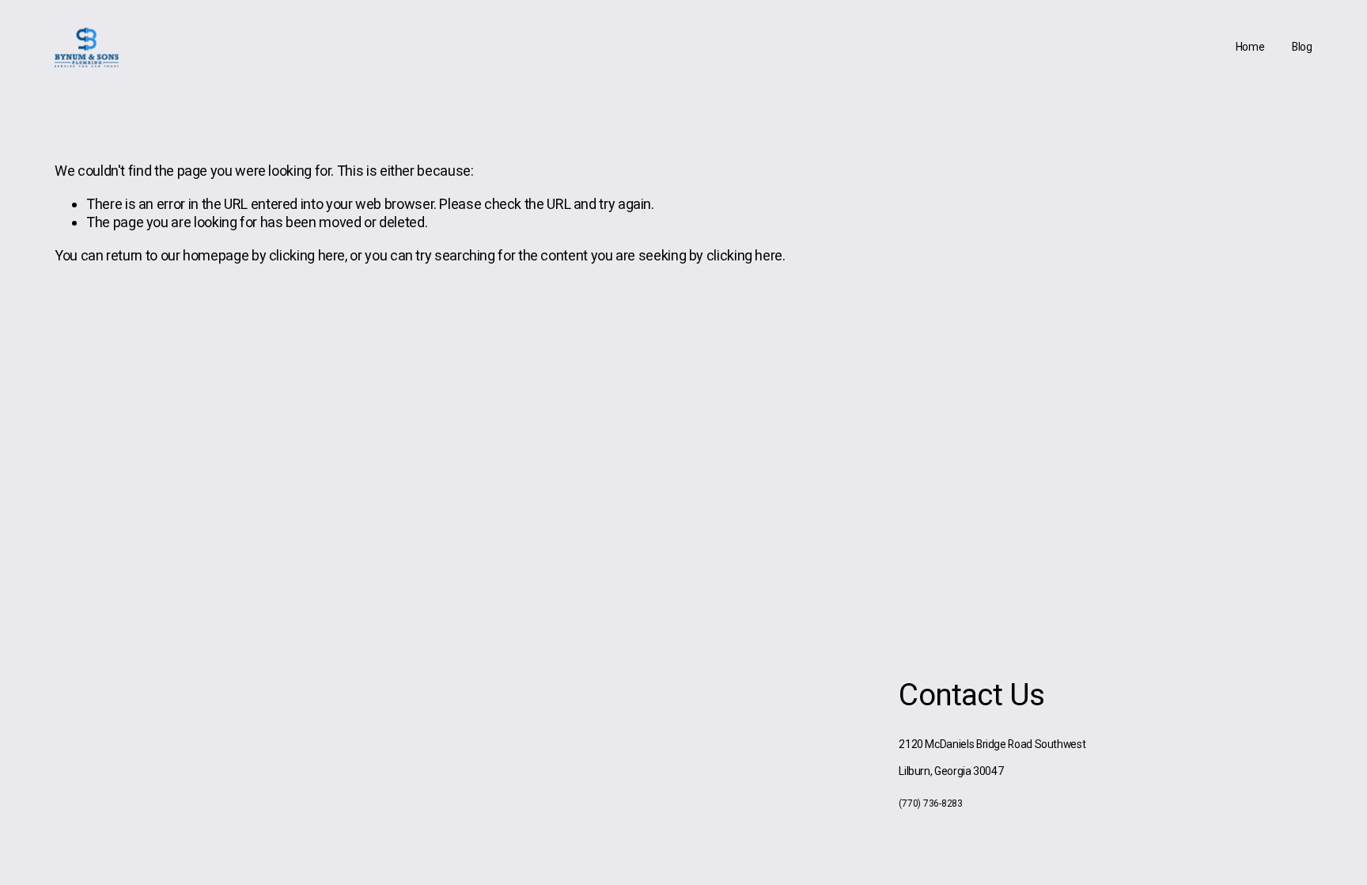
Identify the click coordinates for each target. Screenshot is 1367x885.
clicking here (307, 255)
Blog (1302, 46)
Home (1250, 46)
